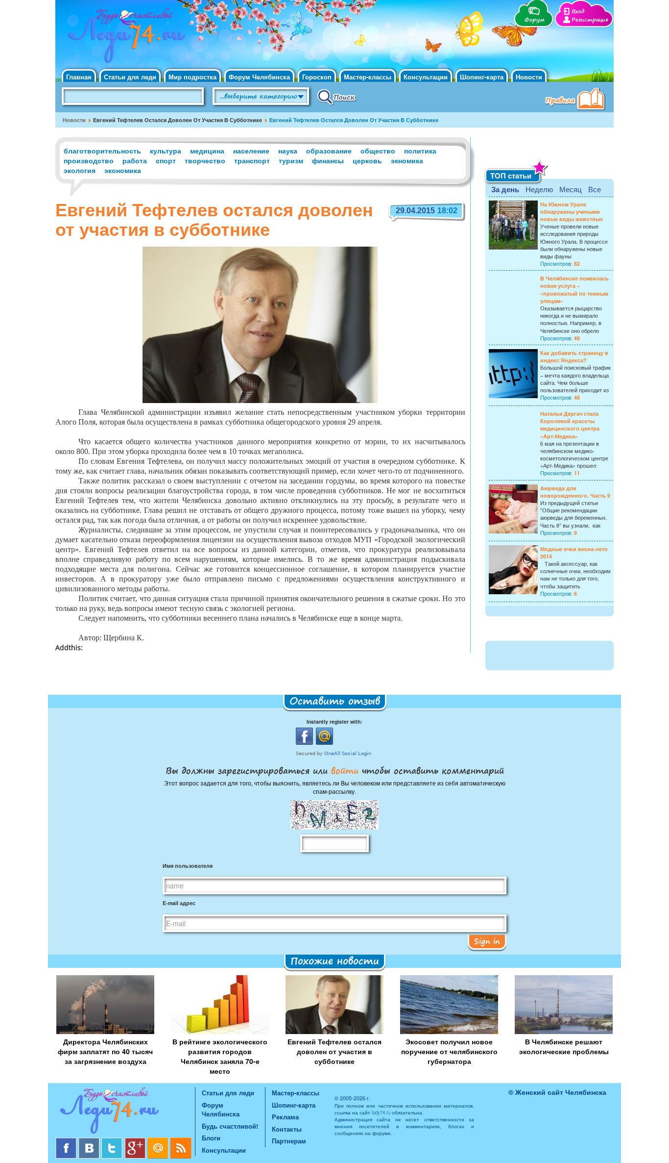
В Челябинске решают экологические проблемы (564, 1046)
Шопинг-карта (481, 77)
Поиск (336, 96)
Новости (529, 77)
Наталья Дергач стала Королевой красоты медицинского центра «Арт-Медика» (569, 425)
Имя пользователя (188, 865)
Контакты (287, 1129)
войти (345, 770)
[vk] (89, 1141)
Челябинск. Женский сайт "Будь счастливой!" (125, 38)
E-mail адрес (179, 903)
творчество (205, 160)
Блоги (211, 1137)
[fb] (66, 1141)
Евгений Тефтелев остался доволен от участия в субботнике (334, 1051)
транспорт (252, 160)
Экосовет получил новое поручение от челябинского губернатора (449, 1051)
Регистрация (590, 20)
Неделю (539, 189)
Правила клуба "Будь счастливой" (577, 100)
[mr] (158, 1141)
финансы (328, 160)
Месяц (570, 189)
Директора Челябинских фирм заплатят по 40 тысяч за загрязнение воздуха (105, 1051)
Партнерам (289, 1140)
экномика (407, 160)
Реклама (285, 1116)
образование (329, 150)
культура (165, 150)
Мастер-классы (367, 77)
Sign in (487, 941)
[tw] (112, 1141)
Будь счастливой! (230, 1126)
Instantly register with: (334, 721)
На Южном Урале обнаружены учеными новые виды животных (571, 212)
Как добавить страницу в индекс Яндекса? (574, 356)
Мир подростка (192, 77)
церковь (367, 160)
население (251, 150)
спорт (166, 160)
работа (134, 160)
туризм (291, 160)
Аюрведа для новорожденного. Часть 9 (575, 491)
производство (89, 160)
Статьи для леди (130, 77)
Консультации (426, 77)
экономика (122, 170)
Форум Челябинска (259, 77)
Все (594, 189)
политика (420, 150)
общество (377, 150)
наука (287, 150)
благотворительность (102, 150)
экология (80, 170)
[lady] (125, 1112)
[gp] (135, 1141)
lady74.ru (381, 1112)
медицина (207, 150)
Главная (79, 77)
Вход (578, 11)
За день (505, 189)
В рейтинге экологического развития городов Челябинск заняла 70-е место (219, 1056)
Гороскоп (317, 77)
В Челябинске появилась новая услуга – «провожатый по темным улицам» (574, 289)
